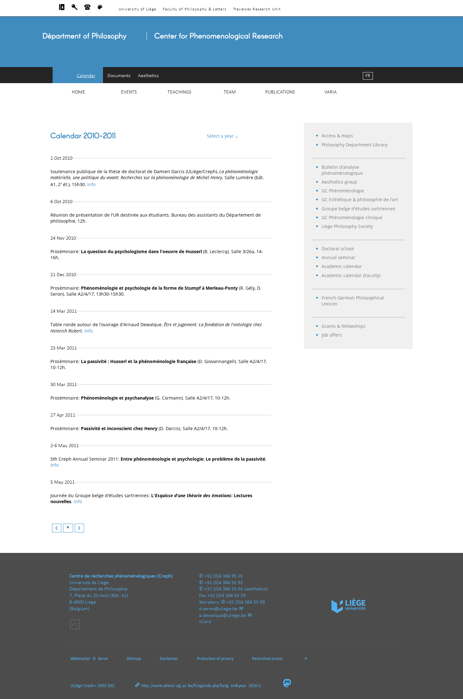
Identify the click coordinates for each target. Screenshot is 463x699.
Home (78, 92)
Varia (330, 92)
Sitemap (134, 658)
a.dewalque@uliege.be (222, 615)
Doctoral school (338, 249)
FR (367, 75)
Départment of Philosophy (84, 35)
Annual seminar (338, 257)
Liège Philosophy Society (347, 226)
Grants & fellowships (343, 326)
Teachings (179, 92)
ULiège (76, 686)
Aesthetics (148, 75)
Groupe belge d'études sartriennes (358, 209)
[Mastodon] (289, 683)
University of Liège (137, 9)
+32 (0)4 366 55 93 (223, 582)
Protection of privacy (215, 658)
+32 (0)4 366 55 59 (226, 595)
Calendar (86, 75)
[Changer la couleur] (100, 8)
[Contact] (87, 8)
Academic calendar (342, 266)
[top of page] (75, 625)
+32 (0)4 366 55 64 (223, 589)
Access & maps (337, 136)
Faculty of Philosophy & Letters (195, 9)
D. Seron (100, 658)
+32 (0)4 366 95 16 (223, 576)
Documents (118, 75)
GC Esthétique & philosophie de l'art (360, 199)
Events (129, 92)
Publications (280, 92)
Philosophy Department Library (354, 145)
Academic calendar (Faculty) (351, 275)
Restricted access (267, 658)
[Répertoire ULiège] (61, 8)
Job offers (332, 335)
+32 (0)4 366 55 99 (245, 602)
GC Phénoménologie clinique (352, 217)
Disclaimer (169, 658)
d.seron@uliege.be (218, 608)
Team (230, 92)
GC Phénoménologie (343, 191)
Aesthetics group (339, 182)
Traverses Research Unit (257, 9)
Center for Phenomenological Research (218, 35)
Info (91, 184)
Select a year (221, 136)
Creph (88, 686)
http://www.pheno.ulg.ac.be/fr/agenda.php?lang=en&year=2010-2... (203, 686)
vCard (205, 621)
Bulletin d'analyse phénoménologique (342, 170)
